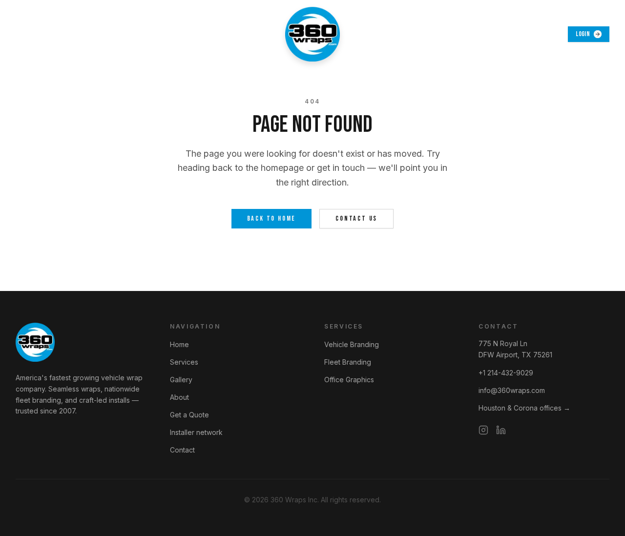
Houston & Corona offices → (524, 408)
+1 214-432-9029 (506, 373)
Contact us (356, 218)
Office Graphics (349, 379)
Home (179, 344)
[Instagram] (483, 430)
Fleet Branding (347, 362)
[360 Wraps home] (312, 34)
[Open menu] (26, 34)
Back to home (271, 218)
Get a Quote (189, 415)
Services (184, 362)
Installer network (196, 432)
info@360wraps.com (512, 390)
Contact (182, 450)
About (179, 397)
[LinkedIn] (501, 430)
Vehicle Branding (351, 344)
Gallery (181, 379)
